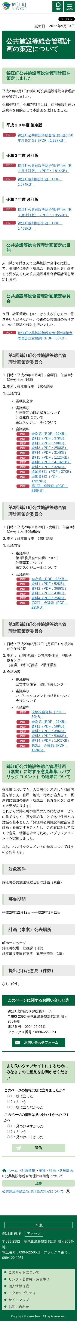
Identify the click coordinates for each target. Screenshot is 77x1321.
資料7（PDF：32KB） (48, 467)
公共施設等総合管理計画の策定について (33, 1191)
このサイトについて (24, 1272)
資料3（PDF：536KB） (49, 736)
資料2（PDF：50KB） (48, 443)
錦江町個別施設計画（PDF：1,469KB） (40, 225)
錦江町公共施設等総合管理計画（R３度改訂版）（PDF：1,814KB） (45, 168)
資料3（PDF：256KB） (49, 448)
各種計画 (66, 1170)
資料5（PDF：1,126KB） (51, 457)
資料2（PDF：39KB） (48, 731)
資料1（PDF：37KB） (48, 438)
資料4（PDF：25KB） (48, 598)
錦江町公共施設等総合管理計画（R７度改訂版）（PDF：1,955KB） (45, 212)
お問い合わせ (19, 1306)
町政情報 (28, 1170)
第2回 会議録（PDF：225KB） (49, 605)
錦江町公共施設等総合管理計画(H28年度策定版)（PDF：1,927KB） (45, 138)
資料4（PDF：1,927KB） (51, 740)
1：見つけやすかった (27, 1126)
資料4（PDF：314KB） (49, 452)
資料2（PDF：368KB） (49, 588)
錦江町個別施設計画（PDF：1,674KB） (40, 181)
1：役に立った (22, 1096)
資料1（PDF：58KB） (48, 726)
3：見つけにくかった (27, 1137)
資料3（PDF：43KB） (48, 593)
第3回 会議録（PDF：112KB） (49, 748)
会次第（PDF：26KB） (49, 433)
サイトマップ (19, 1300)
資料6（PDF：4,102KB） (51, 462)
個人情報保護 (19, 1286)
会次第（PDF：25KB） (49, 721)
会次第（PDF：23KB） (49, 579)
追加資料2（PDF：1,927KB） (46, 479)
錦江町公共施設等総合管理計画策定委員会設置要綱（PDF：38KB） (45, 335)
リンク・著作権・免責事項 (29, 1279)
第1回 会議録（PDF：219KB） (49, 488)
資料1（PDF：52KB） (48, 584)
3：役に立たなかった (27, 1107)
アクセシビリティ (22, 1293)
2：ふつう (18, 1101)
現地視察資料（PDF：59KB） (48, 714)
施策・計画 (47, 1170)
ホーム (12, 1170)
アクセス (34, 1233)
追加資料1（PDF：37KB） (52, 471)
